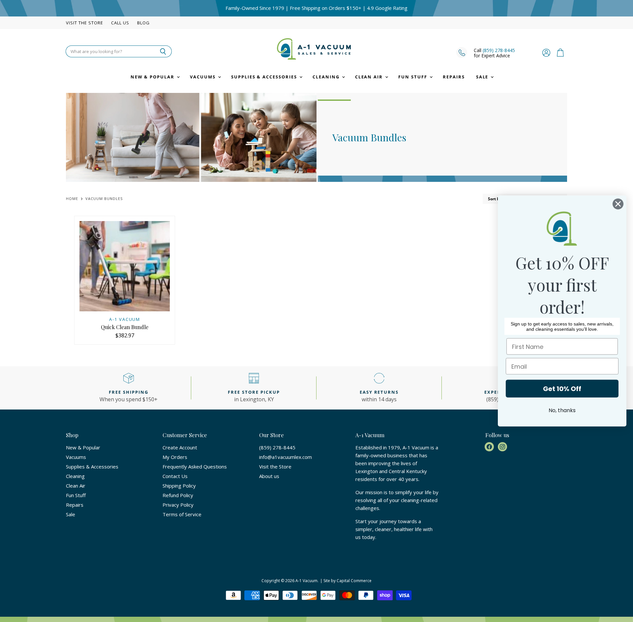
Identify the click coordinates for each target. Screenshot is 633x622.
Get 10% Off (562, 388)
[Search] (163, 51)
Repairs (454, 77)
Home (72, 199)
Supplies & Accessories (265, 77)
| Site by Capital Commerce (346, 580)
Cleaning (327, 77)
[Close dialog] (618, 204)
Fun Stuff (413, 77)
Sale (483, 77)
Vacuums (203, 77)
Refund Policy (178, 495)
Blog (143, 22)
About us (269, 476)
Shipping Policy (179, 485)
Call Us (120, 22)
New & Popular (153, 77)
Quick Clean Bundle (124, 327)
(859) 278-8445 (499, 50)
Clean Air (370, 77)
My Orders (175, 457)
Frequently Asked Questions (195, 466)
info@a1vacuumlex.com (285, 457)
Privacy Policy (178, 504)
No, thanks (562, 410)
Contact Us (175, 476)
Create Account (180, 447)
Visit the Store (84, 22)
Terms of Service (182, 514)
